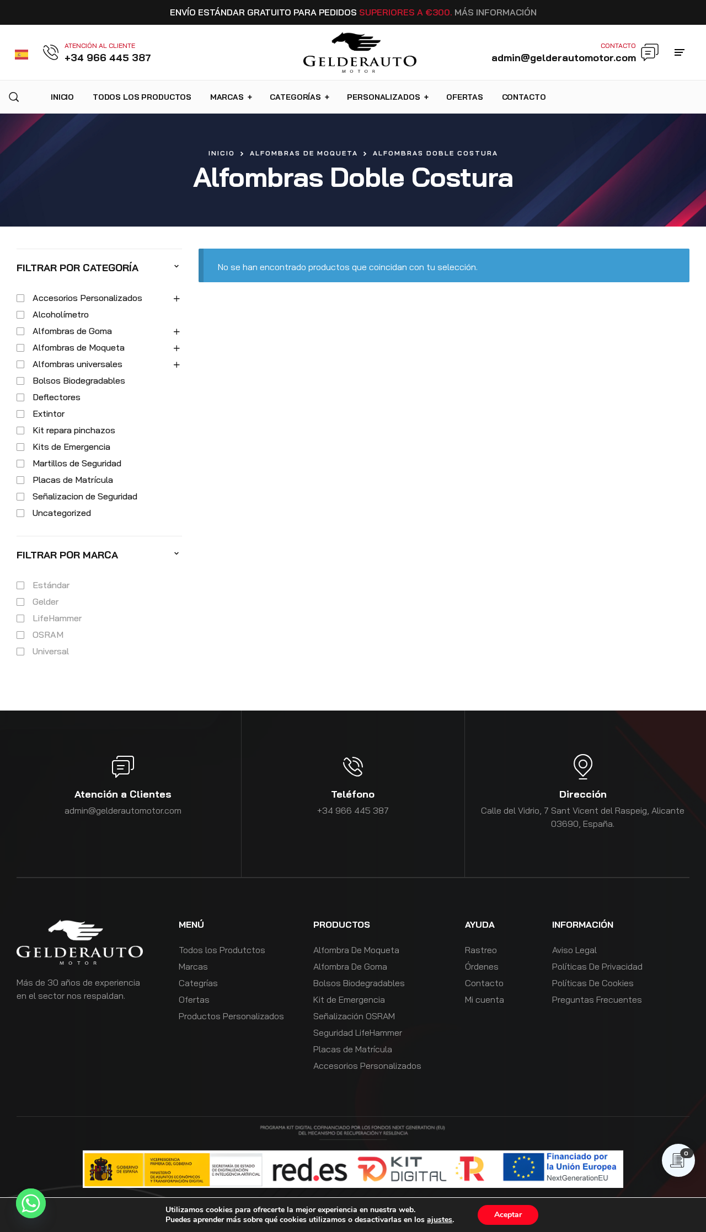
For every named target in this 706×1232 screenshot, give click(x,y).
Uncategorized (62, 512)
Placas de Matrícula (73, 479)
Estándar (51, 584)
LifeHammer (57, 617)
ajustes (439, 1220)
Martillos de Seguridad (77, 463)
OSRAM (48, 634)
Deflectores (57, 396)
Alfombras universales (77, 363)
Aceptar (508, 1214)
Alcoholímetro (61, 314)
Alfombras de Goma (72, 330)
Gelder (45, 601)
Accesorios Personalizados (87, 297)
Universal (51, 651)
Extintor (49, 413)
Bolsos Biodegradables (79, 380)
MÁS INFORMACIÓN (495, 12)
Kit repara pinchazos (74, 429)
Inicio (221, 153)
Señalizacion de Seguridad (85, 496)
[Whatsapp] (31, 1203)
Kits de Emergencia (71, 446)
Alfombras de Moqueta (304, 153)
